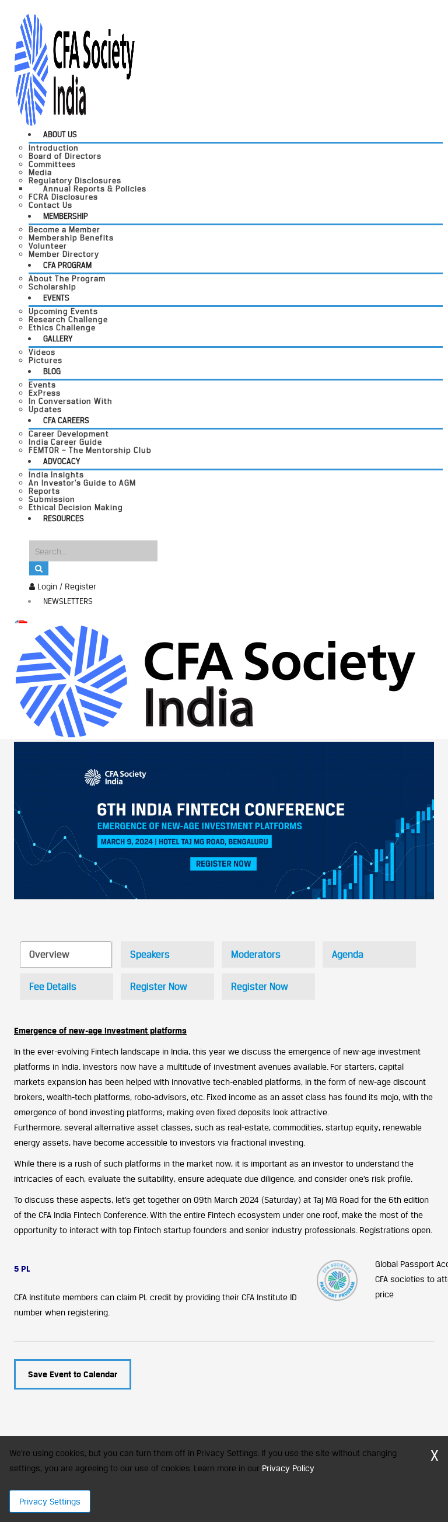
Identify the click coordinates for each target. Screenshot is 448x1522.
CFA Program (67, 265)
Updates (45, 409)
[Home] (215, 680)
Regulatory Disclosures (75, 180)
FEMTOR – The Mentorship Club (90, 450)
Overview (49, 954)
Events (56, 297)
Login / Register (65, 586)
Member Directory (64, 254)
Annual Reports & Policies (94, 188)
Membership (65, 216)
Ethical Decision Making (76, 507)
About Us (60, 134)
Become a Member (64, 229)
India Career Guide (65, 441)
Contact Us (50, 205)
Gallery (57, 338)
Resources (63, 518)
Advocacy (61, 461)
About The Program (67, 278)
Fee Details (52, 986)
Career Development (69, 433)
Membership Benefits (71, 237)
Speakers (150, 954)
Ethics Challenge (62, 327)
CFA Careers (66, 420)
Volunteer (48, 245)
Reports (44, 490)
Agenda (347, 954)
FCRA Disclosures (63, 196)
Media (40, 172)
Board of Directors (65, 155)
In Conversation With (71, 401)
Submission (52, 499)
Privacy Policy (288, 1468)
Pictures (45, 360)
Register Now (158, 986)
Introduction (54, 147)
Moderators (256, 954)
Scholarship (52, 286)
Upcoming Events (63, 311)
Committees (52, 164)
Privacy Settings (49, 1501)
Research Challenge (68, 319)
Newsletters (68, 601)
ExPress (45, 392)
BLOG (52, 371)
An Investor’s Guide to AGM (82, 482)
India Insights (56, 474)
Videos (42, 352)
